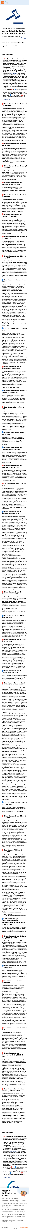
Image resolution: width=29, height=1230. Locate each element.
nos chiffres (13, 73)
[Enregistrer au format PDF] (25, 38)
